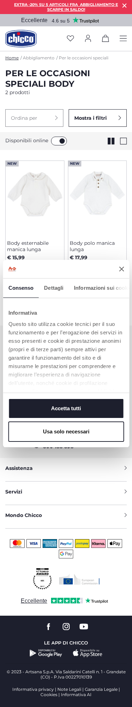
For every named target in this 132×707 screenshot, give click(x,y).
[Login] (88, 39)
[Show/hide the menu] (123, 39)
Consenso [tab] (20, 288)
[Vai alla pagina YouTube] (84, 626)
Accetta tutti (66, 408)
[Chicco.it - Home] (21, 38)
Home (12, 57)
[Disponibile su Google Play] (46, 653)
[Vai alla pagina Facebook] (48, 626)
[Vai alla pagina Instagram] (66, 626)
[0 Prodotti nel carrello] (105, 40)
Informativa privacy (33, 689)
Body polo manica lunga (92, 246)
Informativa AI (76, 694)
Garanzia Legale (101, 689)
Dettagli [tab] (53, 288)
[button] (34, 118)
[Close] (124, 5)
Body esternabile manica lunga (28, 246)
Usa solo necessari (66, 431)
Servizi (13, 492)
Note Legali (69, 689)
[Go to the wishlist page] (70, 39)
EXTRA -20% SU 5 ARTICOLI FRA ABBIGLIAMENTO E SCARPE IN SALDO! (66, 7)
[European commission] (79, 579)
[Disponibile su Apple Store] (87, 653)
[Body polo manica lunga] (97, 198)
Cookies (48, 694)
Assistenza (19, 468)
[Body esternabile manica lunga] (35, 198)
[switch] (59, 141)
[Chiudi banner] (121, 269)
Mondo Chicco (23, 515)
